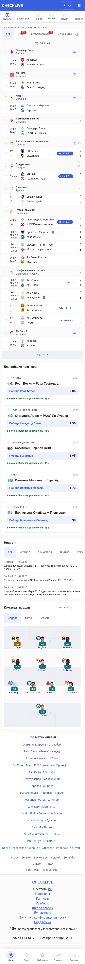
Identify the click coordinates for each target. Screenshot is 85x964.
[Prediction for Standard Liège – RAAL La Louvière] (42, 421)
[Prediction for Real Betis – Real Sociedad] (42, 388)
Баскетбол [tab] (45, 552)
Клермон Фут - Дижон (42, 820)
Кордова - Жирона (42, 785)
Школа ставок (42, 908)
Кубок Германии (25, 209)
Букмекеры (42, 913)
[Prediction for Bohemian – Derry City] (42, 453)
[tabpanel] (42, 203)
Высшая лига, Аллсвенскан (32, 141)
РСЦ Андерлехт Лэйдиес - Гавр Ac (41, 792)
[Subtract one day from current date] (81, 43)
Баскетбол (41, 857)
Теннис (26, 857)
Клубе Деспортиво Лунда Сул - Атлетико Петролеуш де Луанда (41, 848)
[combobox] (67, 5)
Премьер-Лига (24, 50)
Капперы (42, 898)
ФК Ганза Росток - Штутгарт (42, 799)
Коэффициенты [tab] (68, 34)
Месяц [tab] (29, 618)
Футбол (14, 857)
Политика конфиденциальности (42, 917)
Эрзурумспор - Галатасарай (42, 779)
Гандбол (36, 863)
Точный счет (50, 869)
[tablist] (37, 34)
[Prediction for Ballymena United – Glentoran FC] (42, 517)
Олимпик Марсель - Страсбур (42, 744)
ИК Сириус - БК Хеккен (41, 841)
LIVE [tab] (21, 33)
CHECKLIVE (12, 5)
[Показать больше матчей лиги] (74, 52)
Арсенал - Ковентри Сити (42, 758)
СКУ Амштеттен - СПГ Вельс (42, 834)
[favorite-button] (6, 52)
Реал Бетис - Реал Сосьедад (42, 751)
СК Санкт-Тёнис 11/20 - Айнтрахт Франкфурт (42, 765)
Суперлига (22, 187)
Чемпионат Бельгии (27, 118)
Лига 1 (19, 95)
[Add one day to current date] (3, 43)
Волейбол (69, 857)
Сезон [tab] (45, 618)
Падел (49, 863)
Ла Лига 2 (21, 331)
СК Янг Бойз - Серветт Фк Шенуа (41, 813)
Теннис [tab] (64, 552)
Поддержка (42, 922)
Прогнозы (32, 869)
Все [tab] (8, 34)
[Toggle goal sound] (77, 34)
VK (50, 889)
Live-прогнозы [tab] (41, 33)
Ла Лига (20, 72)
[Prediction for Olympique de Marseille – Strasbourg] (42, 485)
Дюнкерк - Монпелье (41, 806)
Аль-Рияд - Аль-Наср (41, 772)
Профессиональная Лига (30, 270)
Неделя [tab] (12, 618)
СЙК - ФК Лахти (42, 827)
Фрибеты (42, 903)
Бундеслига (23, 164)
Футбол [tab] (25, 552)
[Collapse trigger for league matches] (79, 51)
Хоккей (55, 857)
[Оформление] (79, 5)
